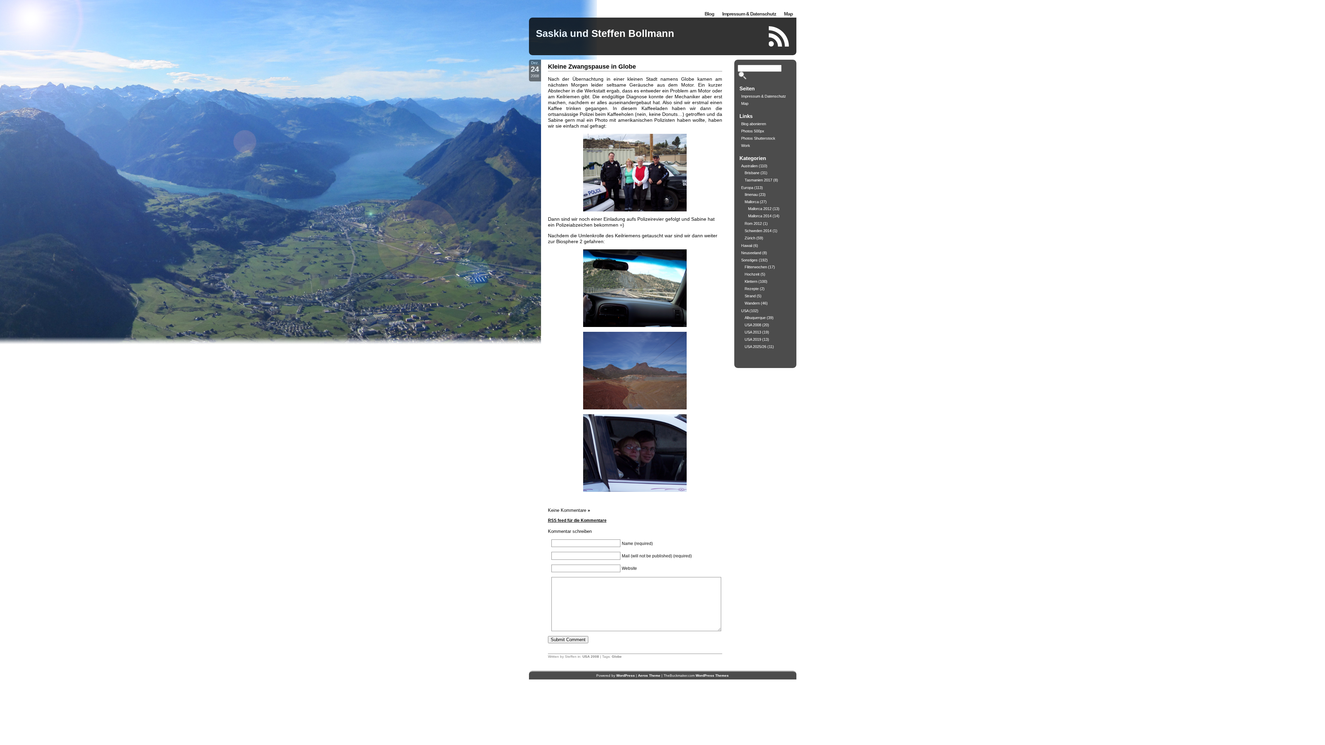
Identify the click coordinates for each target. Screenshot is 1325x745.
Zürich (750, 238)
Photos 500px (752, 131)
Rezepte (752, 289)
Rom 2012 (753, 223)
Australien (749, 166)
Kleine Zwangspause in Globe (592, 66)
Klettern (751, 281)
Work (745, 145)
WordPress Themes (712, 675)
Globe (617, 656)
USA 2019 (753, 339)
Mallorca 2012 (760, 209)
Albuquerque (755, 318)
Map (788, 14)
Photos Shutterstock (758, 138)
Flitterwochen (756, 267)
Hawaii (746, 246)
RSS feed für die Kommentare (577, 520)
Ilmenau (751, 194)
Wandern (752, 303)
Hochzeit (752, 274)
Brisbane (752, 173)
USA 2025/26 (755, 347)
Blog (709, 14)
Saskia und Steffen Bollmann (605, 33)
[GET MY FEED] (779, 36)
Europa (747, 188)
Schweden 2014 (758, 231)
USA (744, 311)
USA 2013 (753, 332)
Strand (750, 296)
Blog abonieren (753, 124)
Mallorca (752, 202)
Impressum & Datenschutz (749, 14)
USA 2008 (590, 656)
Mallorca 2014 (760, 216)
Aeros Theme (649, 675)
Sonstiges (749, 260)
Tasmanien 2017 (758, 180)
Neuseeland (751, 253)
